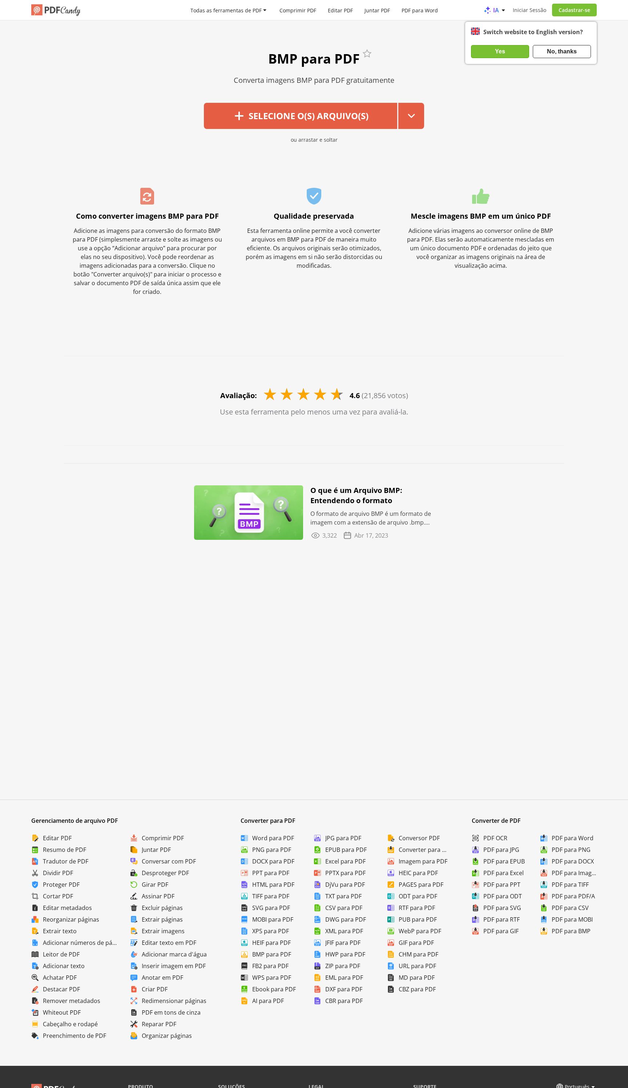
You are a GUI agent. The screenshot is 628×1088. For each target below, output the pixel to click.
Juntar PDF (377, 10)
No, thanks (562, 51)
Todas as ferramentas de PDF (226, 10)
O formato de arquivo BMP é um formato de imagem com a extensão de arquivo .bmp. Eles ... (370, 518)
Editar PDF (340, 10)
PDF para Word (420, 10)
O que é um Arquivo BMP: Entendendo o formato (356, 495)
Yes (500, 51)
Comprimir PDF (297, 10)
